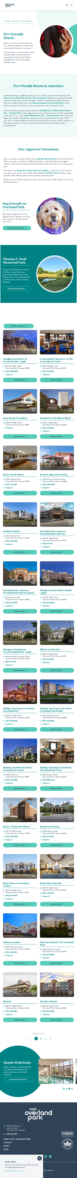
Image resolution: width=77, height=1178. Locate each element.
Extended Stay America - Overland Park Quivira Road (18, 591)
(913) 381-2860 (11, 1011)
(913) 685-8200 (11, 371)
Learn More (19, 380)
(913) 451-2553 (48, 892)
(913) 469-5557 (11, 952)
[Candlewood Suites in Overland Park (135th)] (20, 342)
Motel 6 (7, 1001)
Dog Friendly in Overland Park (14, 205)
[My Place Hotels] (57, 984)
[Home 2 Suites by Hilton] (20, 810)
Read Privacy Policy (14, 1171)
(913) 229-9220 (11, 836)
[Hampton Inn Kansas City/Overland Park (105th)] (20, 632)
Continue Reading (15, 228)
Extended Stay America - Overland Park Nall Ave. (53, 532)
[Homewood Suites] (57, 810)
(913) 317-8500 (48, 371)
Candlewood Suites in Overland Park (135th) (15, 360)
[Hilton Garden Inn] (57, 632)
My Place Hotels (48, 1001)
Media (6, 1146)
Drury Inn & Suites (13, 474)
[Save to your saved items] (33, 350)
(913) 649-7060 (11, 540)
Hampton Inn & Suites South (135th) (56, 591)
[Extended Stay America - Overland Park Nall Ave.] (57, 514)
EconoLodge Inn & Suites (54, 474)
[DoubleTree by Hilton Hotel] (57, 401)
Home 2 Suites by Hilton (16, 826)
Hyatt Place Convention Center (16, 884)
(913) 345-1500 (11, 484)
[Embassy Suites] (20, 514)
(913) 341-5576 (48, 836)
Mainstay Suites (11, 942)
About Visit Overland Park (17, 1139)
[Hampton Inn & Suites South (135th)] (57, 573)
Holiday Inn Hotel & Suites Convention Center (17, 769)
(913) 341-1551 (10, 661)
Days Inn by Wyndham (15, 418)
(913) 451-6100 (48, 427)
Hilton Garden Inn (50, 649)
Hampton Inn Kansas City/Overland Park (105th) (17, 650)
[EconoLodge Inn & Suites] (57, 458)
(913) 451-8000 (48, 954)
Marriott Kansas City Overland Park (57, 943)
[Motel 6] (20, 984)
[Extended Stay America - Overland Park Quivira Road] (20, 573)
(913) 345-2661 (48, 659)
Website (9, 375)
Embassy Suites (11, 531)
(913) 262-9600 (48, 484)
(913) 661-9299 (11, 602)
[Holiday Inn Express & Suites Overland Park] (20, 691)
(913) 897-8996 (48, 1011)
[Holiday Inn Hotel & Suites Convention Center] (20, 750)
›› (50, 1038)
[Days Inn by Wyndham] (20, 401)
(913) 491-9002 (11, 895)
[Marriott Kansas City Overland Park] (57, 925)
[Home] (9, 5)
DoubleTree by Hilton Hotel (55, 418)
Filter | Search (17, 326)
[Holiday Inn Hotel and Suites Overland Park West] (57, 750)
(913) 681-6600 (48, 602)
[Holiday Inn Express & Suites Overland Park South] (57, 691)
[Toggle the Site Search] (67, 5)
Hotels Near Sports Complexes (15, 1063)
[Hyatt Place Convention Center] (20, 866)
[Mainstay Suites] (20, 925)
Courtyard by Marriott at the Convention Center (56, 360)
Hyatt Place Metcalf (50, 883)
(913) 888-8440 (48, 779)
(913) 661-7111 (47, 543)
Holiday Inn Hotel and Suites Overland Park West (56, 769)
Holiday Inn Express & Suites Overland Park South (56, 710)
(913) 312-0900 (11, 779)
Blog (6, 1149)
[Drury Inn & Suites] (20, 458)
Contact (8, 1142)
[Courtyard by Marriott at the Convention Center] (57, 342)
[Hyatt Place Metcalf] (57, 866)
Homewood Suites (50, 826)
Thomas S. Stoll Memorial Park (14, 261)
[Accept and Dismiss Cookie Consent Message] (39, 1158)
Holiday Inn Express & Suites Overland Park (19, 710)
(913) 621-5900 (48, 720)
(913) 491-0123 (12, 1133)
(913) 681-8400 (11, 720)
